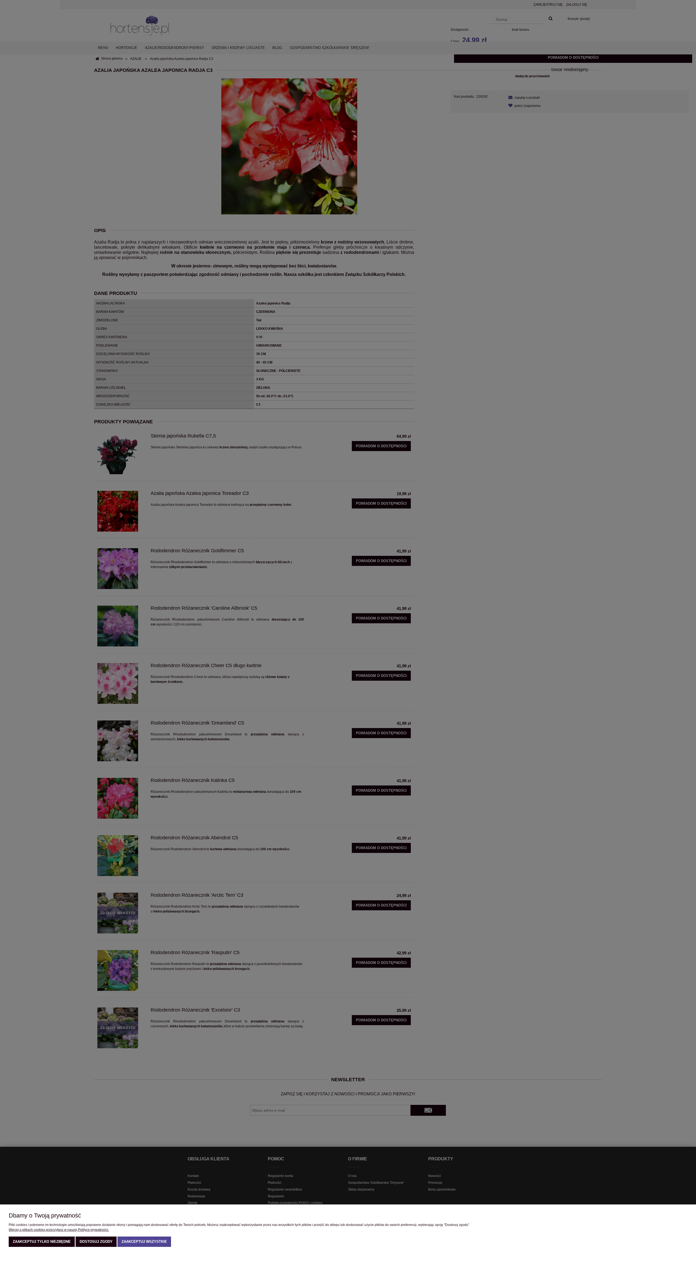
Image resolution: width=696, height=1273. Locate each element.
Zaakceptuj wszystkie (144, 1242)
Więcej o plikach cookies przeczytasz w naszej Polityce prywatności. (59, 1230)
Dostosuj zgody (96, 1242)
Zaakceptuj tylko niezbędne (42, 1242)
